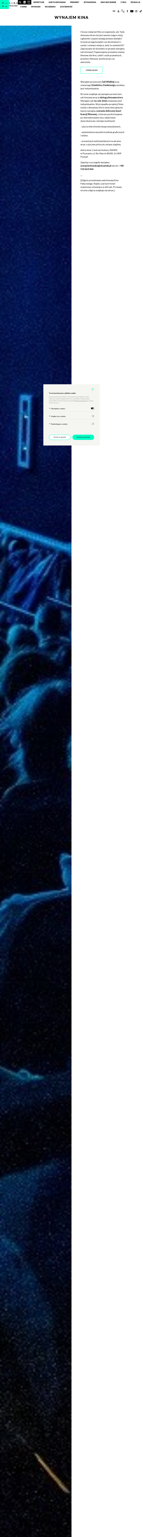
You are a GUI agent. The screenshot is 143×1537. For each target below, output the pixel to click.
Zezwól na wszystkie (83, 437)
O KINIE (23, 7)
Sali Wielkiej (108, 81)
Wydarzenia (90, 2)
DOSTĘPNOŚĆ (66, 7)
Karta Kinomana (57, 2)
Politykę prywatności (81, 401)
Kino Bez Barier (108, 2)
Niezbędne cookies (58, 409)
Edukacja (135, 2)
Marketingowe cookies (59, 424)
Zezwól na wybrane (60, 437)
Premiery (74, 2)
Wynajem (35, 7)
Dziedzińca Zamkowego (103, 85)
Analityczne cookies (58, 416)
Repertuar (39, 2)
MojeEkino (50, 7)
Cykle (123, 2)
